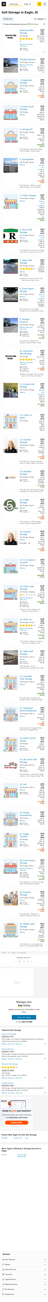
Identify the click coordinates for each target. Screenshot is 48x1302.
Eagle (14, 953)
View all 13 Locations (41, 297)
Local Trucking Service (36, 657)
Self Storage (24, 36)
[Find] (39, 4)
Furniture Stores (34, 622)
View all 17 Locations (41, 203)
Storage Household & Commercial (31, 1039)
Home (4, 953)
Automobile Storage (35, 86)
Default (41, 19)
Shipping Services (35, 592)
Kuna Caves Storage (9, 1034)
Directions (29, 44)
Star (26, 1138)
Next (31, 961)
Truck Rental (15, 1039)
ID (8, 953)
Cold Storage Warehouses (21, 1155)
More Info (23, 46)
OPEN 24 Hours (33, 24)
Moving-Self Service (41, 1054)
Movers (4, 1155)
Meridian (4, 1138)
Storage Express (28, 59)
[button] (44, 4)
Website (22, 44)
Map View (9, 19)
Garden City (18, 1138)
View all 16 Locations (41, 238)
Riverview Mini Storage (10, 1064)
